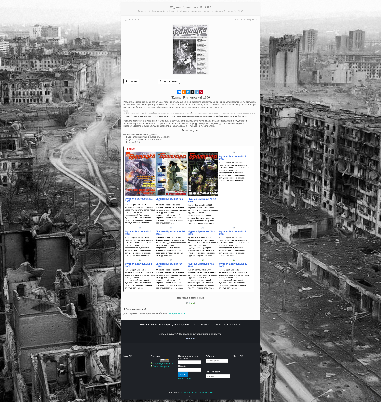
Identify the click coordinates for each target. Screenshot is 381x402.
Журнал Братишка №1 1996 (229, 11)
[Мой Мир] (188, 92)
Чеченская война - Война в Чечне (197, 392)
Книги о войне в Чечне (163, 11)
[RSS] (189, 396)
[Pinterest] (201, 92)
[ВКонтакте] (179, 92)
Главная (142, 11)
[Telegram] (197, 92)
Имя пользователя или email (188, 357)
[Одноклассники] (184, 92)
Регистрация (184, 378)
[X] (192, 92)
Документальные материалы (194, 11)
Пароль (182, 366)
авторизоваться (177, 313)
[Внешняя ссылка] (187, 303)
